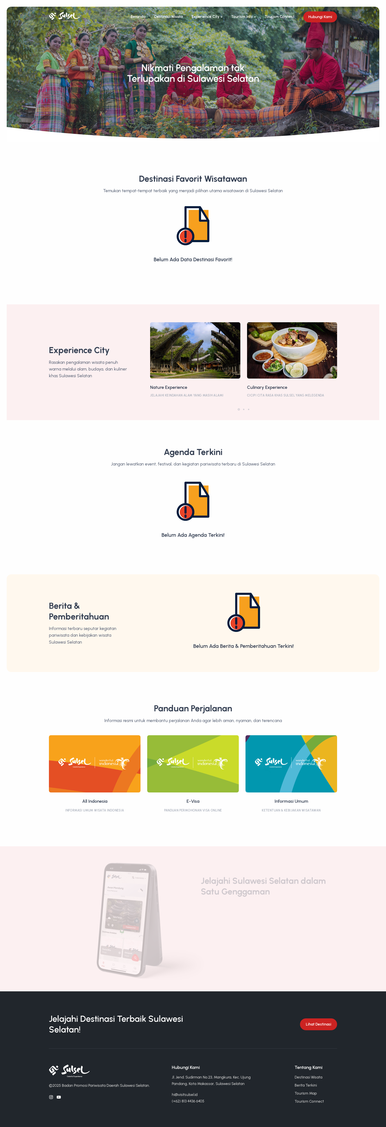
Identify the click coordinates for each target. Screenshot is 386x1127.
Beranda (138, 16)
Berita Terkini (306, 1085)
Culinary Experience (267, 387)
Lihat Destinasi (318, 1024)
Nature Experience (168, 387)
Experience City (205, 16)
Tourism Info (242, 16)
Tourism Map (306, 1093)
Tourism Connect (279, 16)
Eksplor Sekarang (222, 940)
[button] (239, 409)
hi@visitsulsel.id (184, 1094)
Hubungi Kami (320, 17)
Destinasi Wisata (168, 16)
